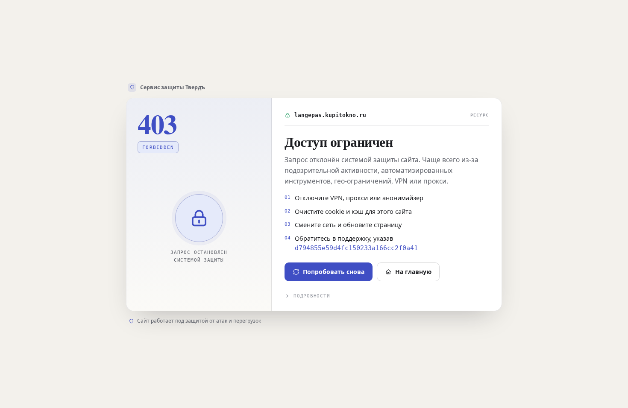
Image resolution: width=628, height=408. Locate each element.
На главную (413, 272)
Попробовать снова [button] (333, 272)
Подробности (311, 296)
